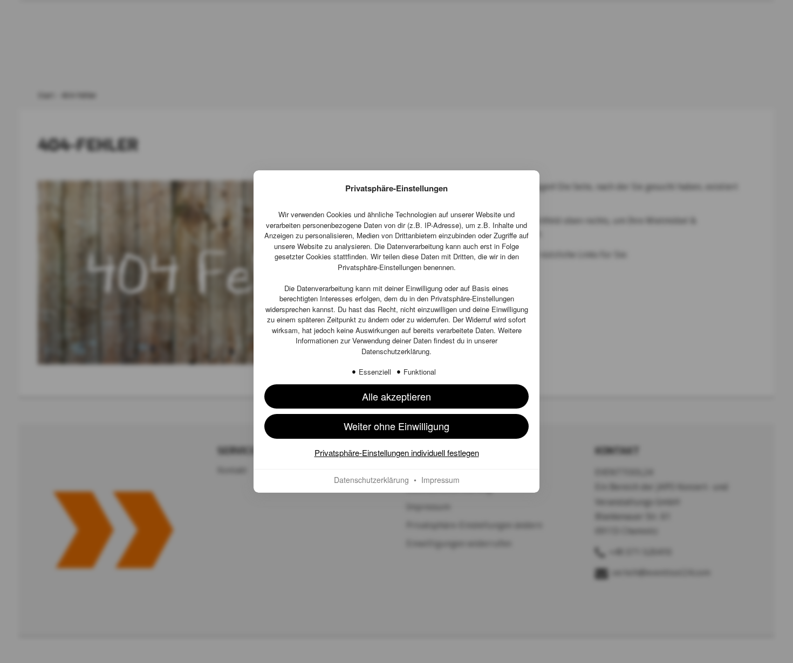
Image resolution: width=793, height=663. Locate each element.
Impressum (440, 479)
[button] (396, 396)
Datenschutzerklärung (395, 351)
